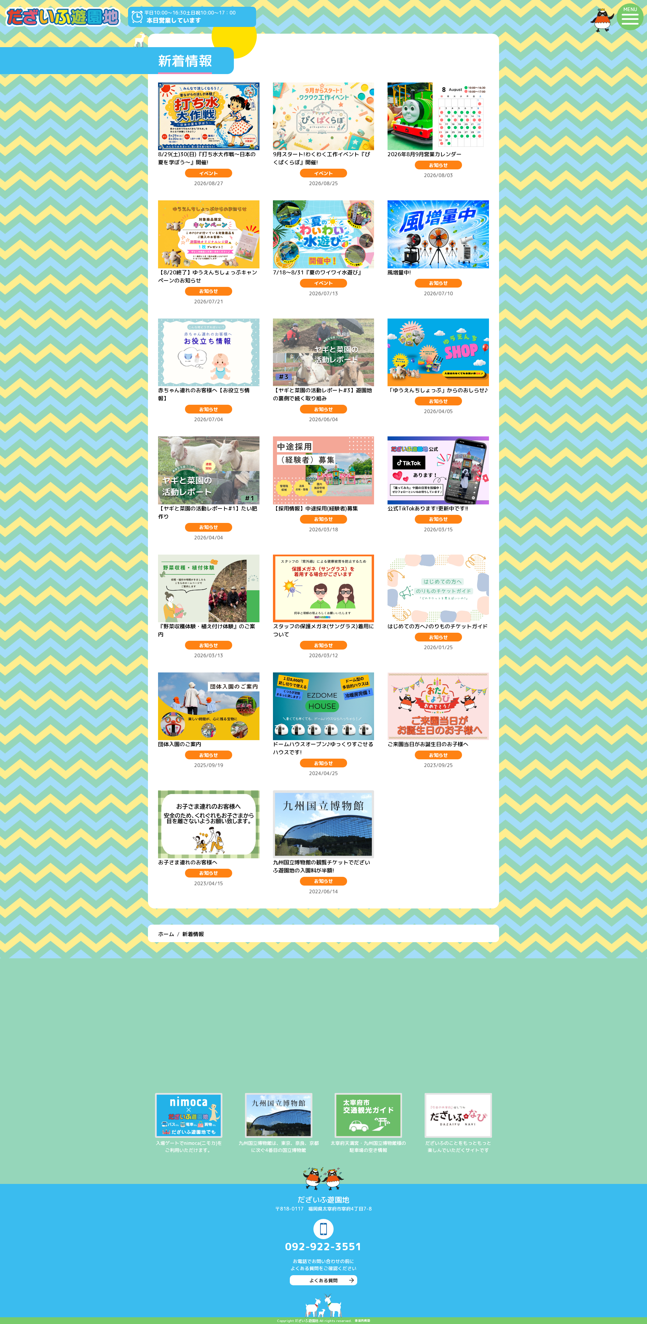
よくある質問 (323, 1280)
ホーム (166, 934)
